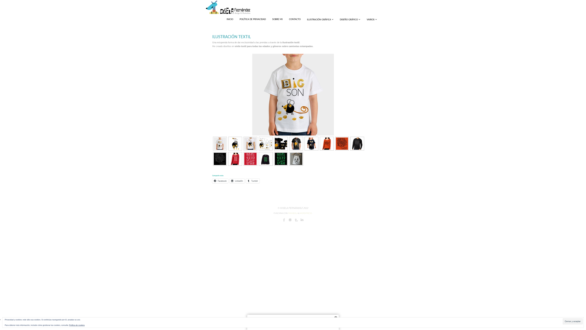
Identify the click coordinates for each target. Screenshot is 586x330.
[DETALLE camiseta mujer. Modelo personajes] (250, 159)
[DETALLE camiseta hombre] (220, 159)
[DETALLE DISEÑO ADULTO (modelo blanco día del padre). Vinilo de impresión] (235, 144)
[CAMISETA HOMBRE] (357, 144)
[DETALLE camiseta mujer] (342, 144)
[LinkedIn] (302, 219)
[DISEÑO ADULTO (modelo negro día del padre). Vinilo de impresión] (296, 144)
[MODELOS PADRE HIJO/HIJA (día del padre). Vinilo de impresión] (266, 144)
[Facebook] (284, 219)
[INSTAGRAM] (290, 219)
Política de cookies (77, 325)
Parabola (293, 213)
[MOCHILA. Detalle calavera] (296, 159)
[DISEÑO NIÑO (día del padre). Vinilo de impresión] (293, 95)
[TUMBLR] (296, 219)
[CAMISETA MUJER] (327, 144)
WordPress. (306, 213)
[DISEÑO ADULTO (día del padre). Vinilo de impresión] (250, 144)
